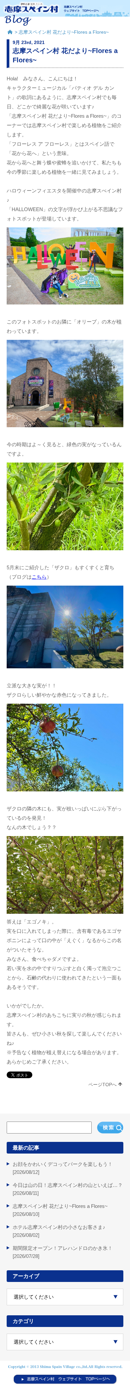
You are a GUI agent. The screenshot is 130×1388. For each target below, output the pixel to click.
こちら (39, 577)
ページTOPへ (102, 1084)
